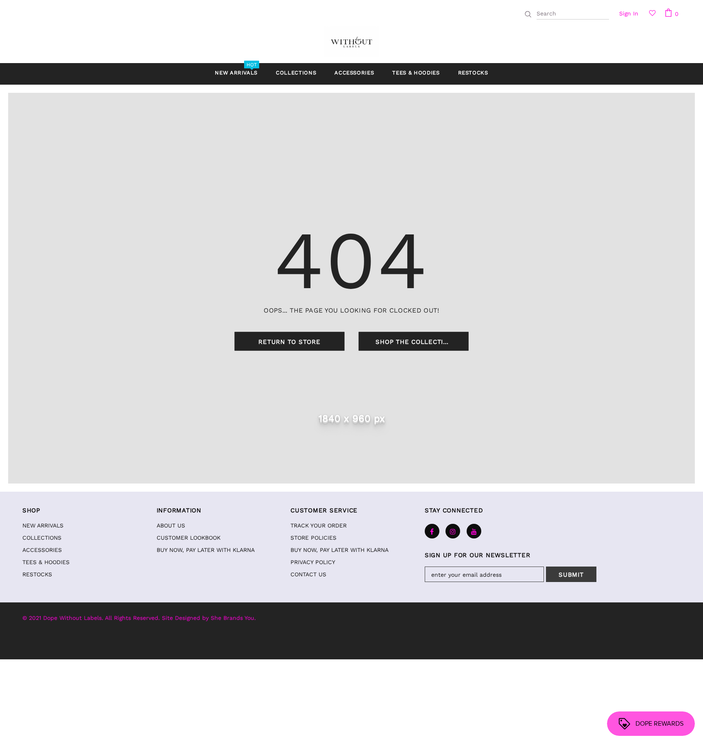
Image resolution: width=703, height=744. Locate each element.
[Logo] (351, 41)
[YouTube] (474, 531)
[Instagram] (452, 531)
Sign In (628, 13)
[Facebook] (432, 531)
